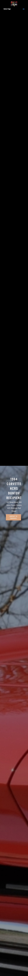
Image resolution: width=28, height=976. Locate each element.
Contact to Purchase (13, 517)
